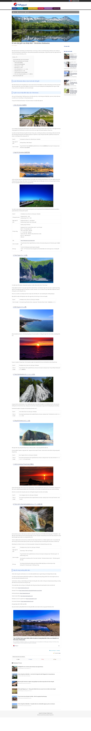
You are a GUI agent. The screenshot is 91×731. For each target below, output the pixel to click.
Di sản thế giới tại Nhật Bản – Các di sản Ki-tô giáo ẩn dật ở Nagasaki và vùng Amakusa (36, 674)
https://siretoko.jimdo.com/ (23, 587)
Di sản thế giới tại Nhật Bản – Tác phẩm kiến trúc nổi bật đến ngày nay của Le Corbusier (36, 703)
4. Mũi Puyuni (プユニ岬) (18, 67)
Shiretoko (58, 650)
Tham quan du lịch (21, 12)
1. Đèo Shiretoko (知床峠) (18, 62)
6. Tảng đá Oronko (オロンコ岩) (19, 70)
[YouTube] (71, 0)
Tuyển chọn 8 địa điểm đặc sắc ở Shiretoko (20, 61)
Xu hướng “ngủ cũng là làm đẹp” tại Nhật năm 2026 (73, 83)
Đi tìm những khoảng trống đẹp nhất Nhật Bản (73, 74)
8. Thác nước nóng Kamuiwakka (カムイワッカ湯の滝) (23, 73)
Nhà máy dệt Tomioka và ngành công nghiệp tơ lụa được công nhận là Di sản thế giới (36, 681)
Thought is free (51, 714)
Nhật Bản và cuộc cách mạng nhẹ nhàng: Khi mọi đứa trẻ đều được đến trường (73, 92)
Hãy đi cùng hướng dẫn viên (18, 75)
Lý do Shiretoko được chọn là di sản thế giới (21, 59)
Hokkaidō (27, 12)
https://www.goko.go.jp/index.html (28, 240)
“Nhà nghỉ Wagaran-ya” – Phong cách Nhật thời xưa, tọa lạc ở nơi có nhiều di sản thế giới (37, 689)
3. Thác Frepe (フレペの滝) (18, 65)
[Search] (78, 1)
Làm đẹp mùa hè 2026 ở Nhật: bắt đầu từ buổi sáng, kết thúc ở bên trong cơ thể (73, 66)
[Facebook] (69, 0)
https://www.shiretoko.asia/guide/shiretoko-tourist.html (30, 590)
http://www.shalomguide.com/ (26, 596)
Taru (59, 653)
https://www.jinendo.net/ (25, 593)
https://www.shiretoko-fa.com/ (27, 601)
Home (15, 12)
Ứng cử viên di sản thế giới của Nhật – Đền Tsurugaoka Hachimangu (32, 696)
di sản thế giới (53, 650)
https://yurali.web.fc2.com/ (31, 598)
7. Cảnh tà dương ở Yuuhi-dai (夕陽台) (20, 72)
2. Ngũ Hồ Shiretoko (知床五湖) (19, 64)
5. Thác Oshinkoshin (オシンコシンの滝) (21, 69)
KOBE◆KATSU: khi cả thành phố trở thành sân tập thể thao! (30, 666)
